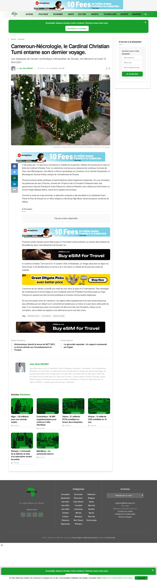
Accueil (13, 39)
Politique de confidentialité (125, 514)
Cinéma (65, 512)
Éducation (78, 498)
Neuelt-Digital (77, 537)
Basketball (65, 498)
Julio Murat (46, 316)
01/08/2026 (15, 463)
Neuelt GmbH (110, 537)
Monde (78, 512)
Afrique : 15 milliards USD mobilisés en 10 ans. (97, 419)
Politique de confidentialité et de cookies (116, 578)
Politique (43, 14)
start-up (91, 516)
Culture (82, 14)
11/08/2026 (92, 425)
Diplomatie (65, 524)
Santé (71, 14)
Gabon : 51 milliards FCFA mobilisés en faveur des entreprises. (72, 419)
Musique (78, 516)
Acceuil (29, 14)
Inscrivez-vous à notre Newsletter (130, 52)
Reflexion (91, 494)
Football (78, 505)
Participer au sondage (77, 28)
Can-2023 (65, 505)
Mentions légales (125, 517)
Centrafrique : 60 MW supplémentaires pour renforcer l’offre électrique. (46, 420)
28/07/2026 (41, 457)
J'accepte (141, 578)
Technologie (110, 14)
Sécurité (91, 505)
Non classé (78, 520)
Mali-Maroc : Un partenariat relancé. (45, 452)
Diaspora (136, 14)
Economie (24, 413)
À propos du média (125, 511)
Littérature (78, 509)
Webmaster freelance (91, 537)
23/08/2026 (15, 425)
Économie (58, 14)
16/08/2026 (67, 425)
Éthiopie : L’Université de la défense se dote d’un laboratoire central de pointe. (21, 455)
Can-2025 (65, 509)
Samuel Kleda (58, 316)
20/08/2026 (41, 428)
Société (124, 14)
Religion (91, 498)
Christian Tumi (33, 316)
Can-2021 (65, 501)
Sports (94, 14)
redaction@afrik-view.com (125, 503)
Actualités (21, 39)
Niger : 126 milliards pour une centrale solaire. (19, 419)
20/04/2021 (41, 68)
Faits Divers (78, 501)
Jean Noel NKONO (26, 68)
